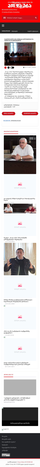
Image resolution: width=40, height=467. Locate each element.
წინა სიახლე (8, 113)
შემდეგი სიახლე (30, 113)
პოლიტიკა (16, 105)
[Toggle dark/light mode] (12, 68)
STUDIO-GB (29, 462)
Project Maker (21, 462)
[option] (20, 416)
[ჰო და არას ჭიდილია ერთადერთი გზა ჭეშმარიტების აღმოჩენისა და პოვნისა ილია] (20, 8)
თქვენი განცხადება (10, 10)
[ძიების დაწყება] (36, 17)
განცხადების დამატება (11, 12)
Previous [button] (6, 414)
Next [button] (33, 414)
